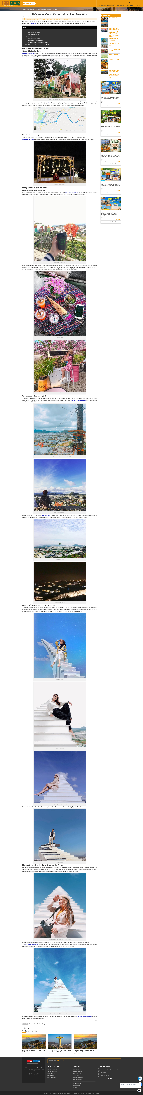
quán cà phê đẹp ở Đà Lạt (72, 192)
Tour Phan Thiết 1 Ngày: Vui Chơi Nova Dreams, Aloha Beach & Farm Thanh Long (110, 185)
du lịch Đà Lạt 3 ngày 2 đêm (79, 400)
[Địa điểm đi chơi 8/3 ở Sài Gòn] (104, 51)
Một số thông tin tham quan (33, 34)
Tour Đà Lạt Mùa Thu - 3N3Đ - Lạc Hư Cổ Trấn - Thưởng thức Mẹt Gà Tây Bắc (110, 156)
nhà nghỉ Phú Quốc (113, 17)
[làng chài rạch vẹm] (104, 56)
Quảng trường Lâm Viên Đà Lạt (113, 39)
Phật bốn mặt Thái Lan (114, 59)
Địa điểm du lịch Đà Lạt (28, 139)
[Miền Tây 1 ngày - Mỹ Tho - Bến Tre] (111, 116)
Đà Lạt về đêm (46, 515)
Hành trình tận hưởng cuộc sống (8, 5)
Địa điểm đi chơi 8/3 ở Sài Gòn (114, 50)
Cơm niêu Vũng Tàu (114, 65)
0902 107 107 (103, 1072)
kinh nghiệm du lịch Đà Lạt (31, 944)
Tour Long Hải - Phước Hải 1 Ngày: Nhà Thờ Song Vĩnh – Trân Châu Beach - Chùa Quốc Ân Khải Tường (110, 98)
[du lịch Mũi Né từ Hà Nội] (104, 45)
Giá (119, 101)
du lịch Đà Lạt (33, 23)
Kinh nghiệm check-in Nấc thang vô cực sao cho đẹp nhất (37, 44)
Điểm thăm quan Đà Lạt (34, 16)
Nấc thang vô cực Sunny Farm (47, 1024)
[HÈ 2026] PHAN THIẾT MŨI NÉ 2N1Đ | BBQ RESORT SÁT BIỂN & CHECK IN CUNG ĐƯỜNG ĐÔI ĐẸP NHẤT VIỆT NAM (110, 215)
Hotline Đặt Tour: (52, 1060)
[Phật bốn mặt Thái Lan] (104, 61)
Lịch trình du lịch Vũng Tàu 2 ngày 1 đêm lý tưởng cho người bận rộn (59, 1051)
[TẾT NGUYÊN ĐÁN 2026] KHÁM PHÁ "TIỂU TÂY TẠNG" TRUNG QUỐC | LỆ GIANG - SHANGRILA (45, 19)
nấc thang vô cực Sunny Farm (85, 1016)
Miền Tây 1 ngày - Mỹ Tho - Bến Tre (110, 126)
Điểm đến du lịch (26, 16)
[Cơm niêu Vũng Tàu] (104, 66)
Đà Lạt (30, 1024)
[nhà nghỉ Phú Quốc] (104, 19)
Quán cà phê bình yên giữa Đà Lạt (34, 38)
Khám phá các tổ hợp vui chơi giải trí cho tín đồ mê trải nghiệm (33, 1051)
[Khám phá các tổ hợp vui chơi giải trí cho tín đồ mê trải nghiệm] (34, 1041)
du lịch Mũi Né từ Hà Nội (114, 44)
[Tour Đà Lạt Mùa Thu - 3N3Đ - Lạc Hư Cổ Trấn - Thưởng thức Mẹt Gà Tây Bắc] (111, 145)
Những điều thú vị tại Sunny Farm (32, 36)
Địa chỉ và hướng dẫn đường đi (34, 32)
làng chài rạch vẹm (113, 54)
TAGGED (25, 1024)
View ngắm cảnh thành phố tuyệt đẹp (35, 40)
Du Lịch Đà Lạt (36, 1024)
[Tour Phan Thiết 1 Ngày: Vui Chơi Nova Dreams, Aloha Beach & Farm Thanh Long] (111, 174)
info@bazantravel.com (105, 1075)
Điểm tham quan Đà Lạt (28, 53)
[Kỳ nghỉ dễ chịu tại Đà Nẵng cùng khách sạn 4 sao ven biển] (85, 1041)
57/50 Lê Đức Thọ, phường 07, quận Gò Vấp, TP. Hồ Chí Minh (110, 1070)
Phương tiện (103, 101)
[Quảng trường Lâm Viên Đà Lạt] (104, 40)
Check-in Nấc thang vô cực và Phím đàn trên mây (38, 42)
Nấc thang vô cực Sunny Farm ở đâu (33, 31)
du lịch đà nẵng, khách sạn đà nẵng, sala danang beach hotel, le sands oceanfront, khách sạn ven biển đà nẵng (114, 74)
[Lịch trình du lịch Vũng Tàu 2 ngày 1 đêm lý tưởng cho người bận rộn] (60, 1041)
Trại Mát (49, 102)
